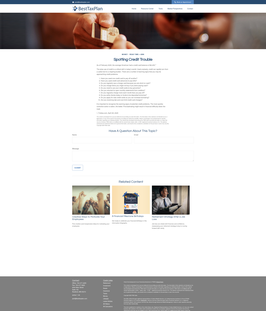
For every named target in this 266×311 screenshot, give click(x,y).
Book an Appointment (184, 2)
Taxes (105, 293)
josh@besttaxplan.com (82, 2)
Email (136, 135)
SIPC (145, 300)
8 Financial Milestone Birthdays (128, 216)
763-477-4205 (81, 283)
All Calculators (108, 306)
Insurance (106, 291)
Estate (105, 288)
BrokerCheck (159, 282)
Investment (106, 286)
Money (105, 296)
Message (75, 148)
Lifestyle (106, 299)
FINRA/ (142, 300)
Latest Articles (107, 301)
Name (74, 135)
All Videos (106, 304)
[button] (134, 8)
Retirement (106, 283)
